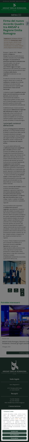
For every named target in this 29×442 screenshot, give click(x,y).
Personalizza (14, 438)
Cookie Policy (18, 418)
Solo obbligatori (14, 435)
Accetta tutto (14, 431)
